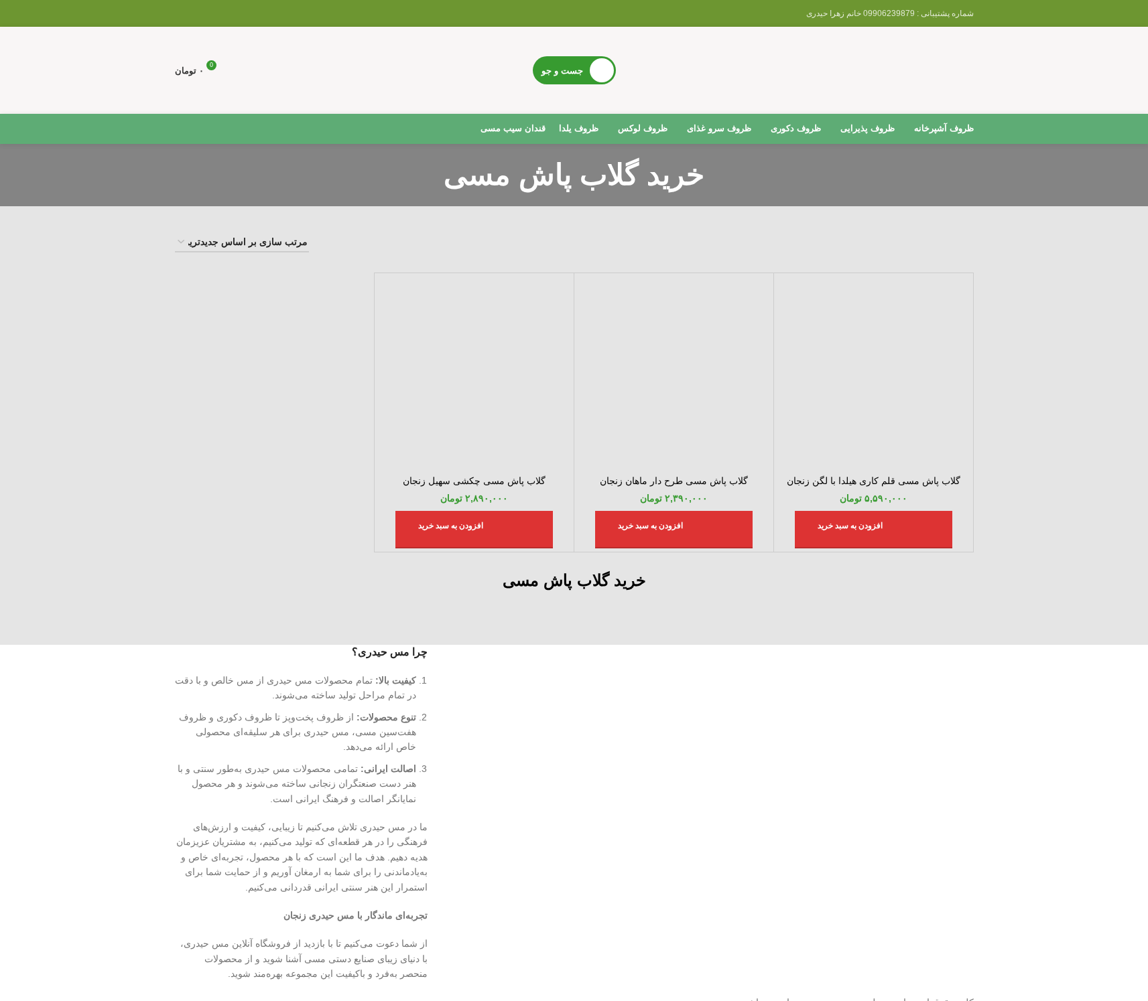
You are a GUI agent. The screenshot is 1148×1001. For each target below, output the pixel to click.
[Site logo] (873, 69)
